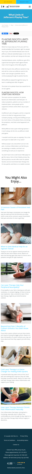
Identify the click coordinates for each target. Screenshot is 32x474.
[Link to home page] (14, 6)
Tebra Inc (15, 436)
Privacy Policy (24, 436)
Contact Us (16, 444)
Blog (12, 25)
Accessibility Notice (22, 440)
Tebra (23, 467)
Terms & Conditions (9, 440)
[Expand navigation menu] (30, 6)
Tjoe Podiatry (5, 25)
